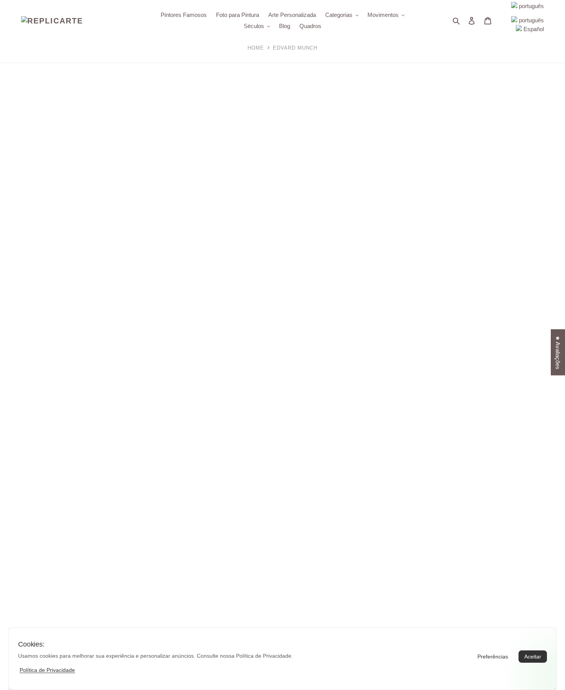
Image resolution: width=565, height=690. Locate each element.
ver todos (11, 194)
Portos (23, 227)
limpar (7, 241)
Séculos (11, 337)
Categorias (14, 305)
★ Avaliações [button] (558, 352)
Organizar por (17, 136)
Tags (6, 211)
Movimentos (16, 321)
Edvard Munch (33, 274)
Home (256, 48)
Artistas (10, 258)
